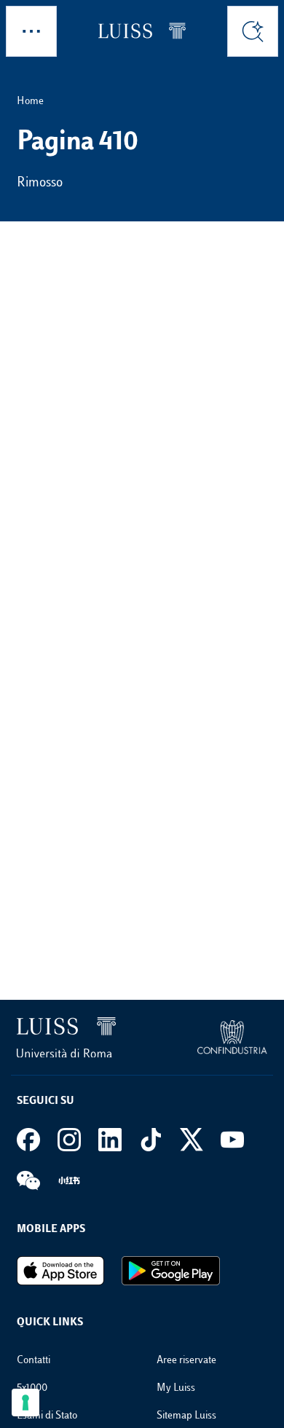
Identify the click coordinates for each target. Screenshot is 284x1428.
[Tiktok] (150, 1139)
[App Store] (60, 1270)
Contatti (33, 1360)
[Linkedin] (110, 1139)
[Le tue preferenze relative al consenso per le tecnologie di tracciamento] (25, 1402)
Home (30, 101)
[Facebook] (28, 1139)
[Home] (142, 31)
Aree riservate (186, 1360)
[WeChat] (28, 1180)
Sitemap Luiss (186, 1416)
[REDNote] (69, 1180)
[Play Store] (171, 1270)
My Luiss (176, 1388)
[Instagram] (69, 1139)
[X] (191, 1139)
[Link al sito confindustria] (232, 1037)
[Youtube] (232, 1139)
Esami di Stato (47, 1416)
